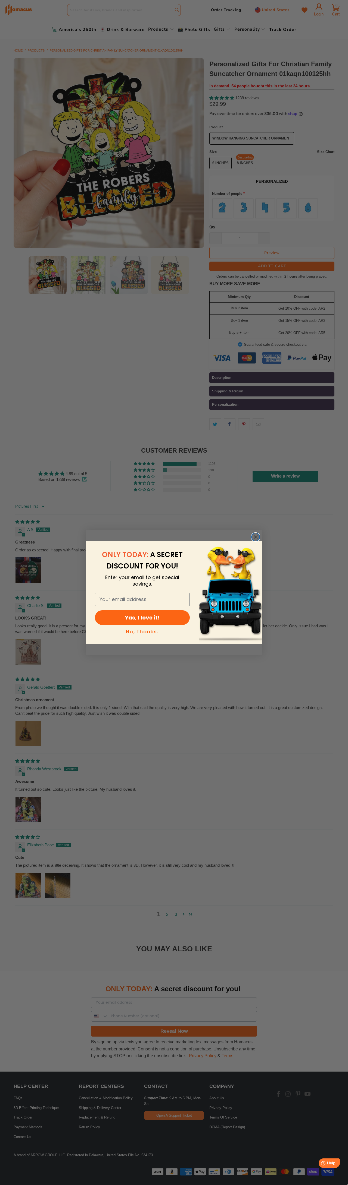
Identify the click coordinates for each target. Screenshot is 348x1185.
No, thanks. (142, 631)
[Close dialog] (255, 537)
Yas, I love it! (142, 617)
